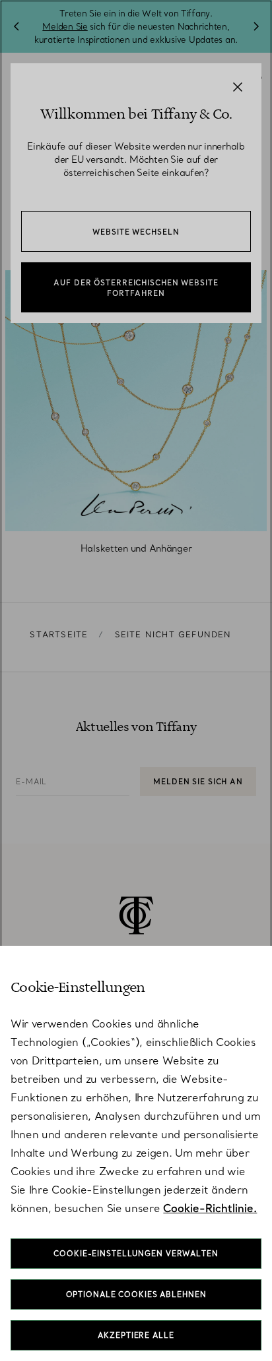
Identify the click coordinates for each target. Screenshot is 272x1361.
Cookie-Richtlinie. (210, 1208)
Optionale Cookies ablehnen (136, 1294)
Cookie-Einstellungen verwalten (135, 1253)
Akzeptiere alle (136, 1335)
